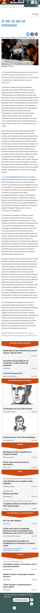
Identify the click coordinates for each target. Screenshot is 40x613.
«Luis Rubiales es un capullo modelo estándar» (18, 482)
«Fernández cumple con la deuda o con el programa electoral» (20, 565)
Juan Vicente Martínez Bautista (11, 536)
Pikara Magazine (7, 496)
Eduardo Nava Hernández (10, 376)
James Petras (6, 579)
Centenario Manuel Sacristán (20, 343)
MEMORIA (20, 444)
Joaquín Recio (7, 467)
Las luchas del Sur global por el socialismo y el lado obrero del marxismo (15, 362)
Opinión (31, 37)
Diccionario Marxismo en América (20, 380)
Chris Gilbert (6, 368)
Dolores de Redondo (8, 457)
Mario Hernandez (8, 569)
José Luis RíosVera (8, 548)
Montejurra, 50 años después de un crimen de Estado (17, 453)
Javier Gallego (10, 38)
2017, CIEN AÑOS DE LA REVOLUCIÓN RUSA (20, 513)
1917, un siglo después (12, 520)
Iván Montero (16, 550)
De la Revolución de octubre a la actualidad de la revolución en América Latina (19, 543)
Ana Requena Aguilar (8, 486)
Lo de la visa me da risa (12, 373)
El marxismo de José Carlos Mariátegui (19, 437)
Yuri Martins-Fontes (8, 440)
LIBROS (20, 471)
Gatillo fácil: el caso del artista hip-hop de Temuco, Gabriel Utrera (20, 351)
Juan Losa (6, 509)
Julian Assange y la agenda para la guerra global (17, 585)
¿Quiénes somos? (21, 600)
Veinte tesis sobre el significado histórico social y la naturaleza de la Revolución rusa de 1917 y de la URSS (18, 530)
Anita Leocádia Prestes (9, 411)
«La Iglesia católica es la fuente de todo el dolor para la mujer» (20, 504)
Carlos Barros (6, 523)
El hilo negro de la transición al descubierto (16, 463)
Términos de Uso (16, 597)
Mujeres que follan (10, 493)
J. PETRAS (20, 554)
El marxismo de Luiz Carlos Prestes (17, 408)
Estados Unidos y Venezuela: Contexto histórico (19, 575)
